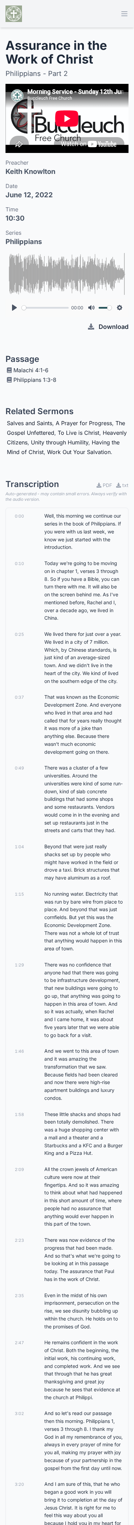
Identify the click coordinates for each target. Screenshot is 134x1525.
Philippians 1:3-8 (34, 379)
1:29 (19, 965)
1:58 (19, 1114)
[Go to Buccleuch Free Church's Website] (13, 13)
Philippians (23, 241)
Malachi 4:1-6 (30, 370)
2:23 (19, 1240)
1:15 (19, 894)
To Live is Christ (78, 432)
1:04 (19, 846)
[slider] (45, 308)
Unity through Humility (59, 442)
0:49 (19, 768)
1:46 (19, 1051)
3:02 (19, 1413)
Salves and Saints (29, 423)
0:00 (19, 516)
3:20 (19, 1484)
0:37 (19, 697)
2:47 (19, 1342)
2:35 (19, 1295)
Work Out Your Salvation (79, 452)
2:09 (19, 1169)
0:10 (19, 563)
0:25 (19, 634)
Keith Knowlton (30, 171)
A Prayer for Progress (84, 423)
